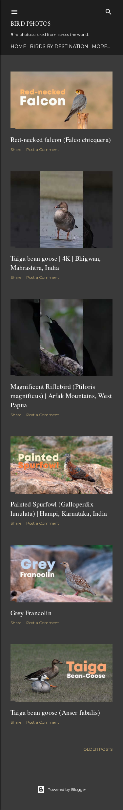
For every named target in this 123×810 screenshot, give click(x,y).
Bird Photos (30, 23)
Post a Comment (42, 149)
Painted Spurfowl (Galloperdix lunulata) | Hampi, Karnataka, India (58, 509)
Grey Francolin (30, 612)
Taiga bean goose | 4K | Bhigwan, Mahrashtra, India (55, 263)
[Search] (109, 10)
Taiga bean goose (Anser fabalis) (55, 712)
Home (18, 46)
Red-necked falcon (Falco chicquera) (60, 139)
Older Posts (98, 749)
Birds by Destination (59, 46)
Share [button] (15, 149)
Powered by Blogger (67, 789)
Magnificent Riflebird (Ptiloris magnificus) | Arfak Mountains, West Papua (61, 395)
